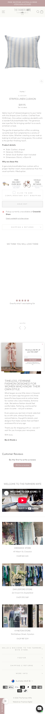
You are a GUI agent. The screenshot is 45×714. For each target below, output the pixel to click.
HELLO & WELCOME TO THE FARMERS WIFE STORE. (22, 649)
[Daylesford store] (22, 574)
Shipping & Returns (22, 227)
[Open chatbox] (39, 708)
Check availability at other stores (17, 218)
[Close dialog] (42, 344)
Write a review (22, 465)
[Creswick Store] (22, 533)
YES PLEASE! (32, 360)
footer (22, 658)
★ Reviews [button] (2, 706)
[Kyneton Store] (22, 615)
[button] (20, 328)
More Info (22, 673)
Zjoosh (22, 96)
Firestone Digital (26, 702)
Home (22, 91)
